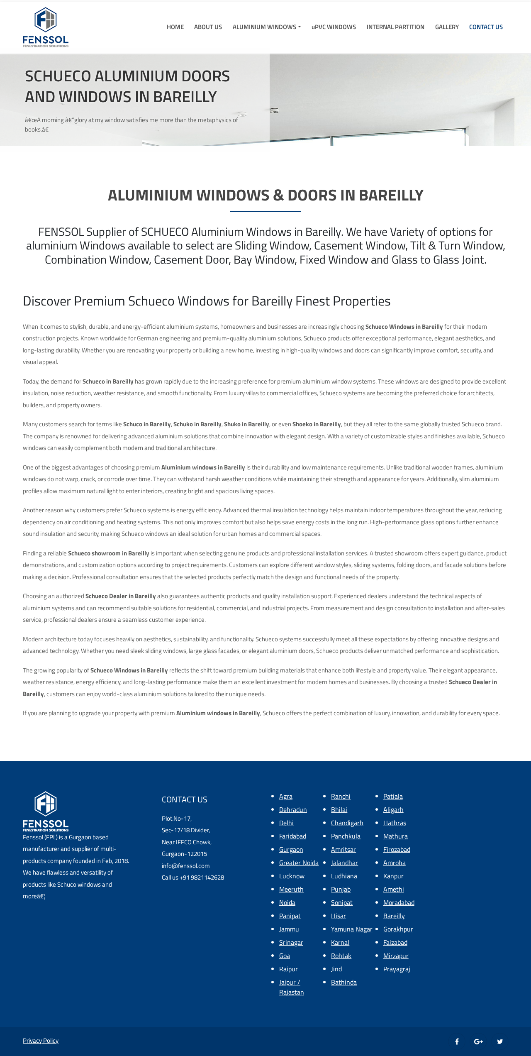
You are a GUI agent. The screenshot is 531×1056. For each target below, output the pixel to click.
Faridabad (292, 836)
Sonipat (342, 902)
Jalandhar (344, 863)
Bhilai (339, 809)
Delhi (286, 823)
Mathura (395, 836)
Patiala (393, 796)
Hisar (338, 916)
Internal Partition (395, 27)
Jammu (289, 929)
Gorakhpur (398, 929)
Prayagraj (396, 969)
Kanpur (393, 876)
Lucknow (291, 876)
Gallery (447, 27)
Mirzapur (396, 956)
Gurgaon (291, 849)
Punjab (341, 889)
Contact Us (486, 27)
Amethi (393, 889)
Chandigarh (347, 823)
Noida (287, 902)
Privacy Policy (40, 1040)
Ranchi (341, 796)
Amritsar (343, 849)
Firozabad (396, 849)
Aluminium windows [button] (264, 27)
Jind (336, 969)
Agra (285, 796)
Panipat (290, 916)
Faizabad (395, 942)
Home (175, 27)
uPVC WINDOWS (334, 27)
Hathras (394, 823)
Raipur (288, 969)
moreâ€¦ (34, 896)
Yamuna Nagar (352, 929)
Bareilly (394, 916)
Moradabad (398, 902)
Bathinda (344, 982)
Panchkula (345, 836)
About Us (208, 27)
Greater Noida (299, 863)
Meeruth (291, 889)
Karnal (340, 942)
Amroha (394, 863)
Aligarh (393, 809)
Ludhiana (344, 876)
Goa (284, 956)
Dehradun (293, 809)
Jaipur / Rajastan (291, 987)
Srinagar (291, 942)
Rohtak (341, 956)
